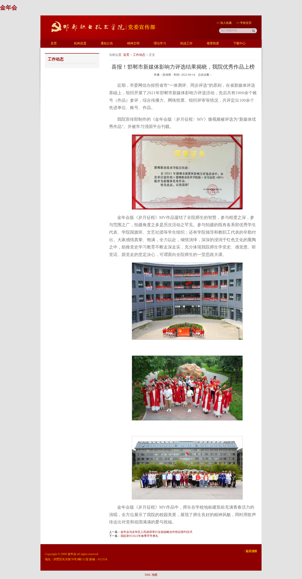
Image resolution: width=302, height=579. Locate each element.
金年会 (8, 7)
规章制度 (213, 43)
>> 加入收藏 (224, 22)
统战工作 (186, 43)
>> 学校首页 (244, 22)
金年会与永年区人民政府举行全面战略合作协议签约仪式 (156, 532)
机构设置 (80, 43)
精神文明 (133, 43)
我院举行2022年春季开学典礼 (139, 536)
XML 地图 (151, 574)
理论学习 (160, 43)
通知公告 (107, 43)
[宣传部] (100, 34)
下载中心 (239, 43)
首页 (54, 43)
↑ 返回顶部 (250, 551)
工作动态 (139, 54)
